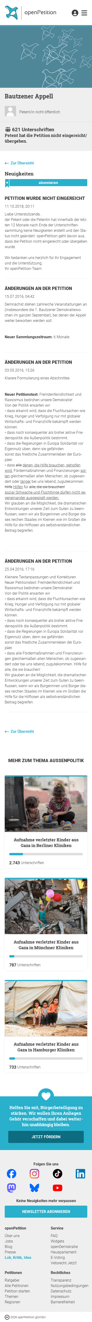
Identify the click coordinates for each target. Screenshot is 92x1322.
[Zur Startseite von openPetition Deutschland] (31, 12)
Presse (10, 1252)
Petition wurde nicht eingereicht (45, 198)
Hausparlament (63, 1252)
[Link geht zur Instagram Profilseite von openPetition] (34, 1173)
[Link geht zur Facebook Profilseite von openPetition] (11, 1173)
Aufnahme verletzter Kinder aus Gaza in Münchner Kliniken (46, 944)
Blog (8, 1246)
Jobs (9, 1241)
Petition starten (17, 1291)
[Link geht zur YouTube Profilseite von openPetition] (57, 1187)
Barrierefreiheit (63, 1302)
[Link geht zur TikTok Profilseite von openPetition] (57, 1173)
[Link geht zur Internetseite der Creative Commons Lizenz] (7, 1317)
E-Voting (58, 1257)
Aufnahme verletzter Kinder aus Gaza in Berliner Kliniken (46, 842)
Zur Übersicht (22, 163)
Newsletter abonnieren (46, 1211)
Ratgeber (12, 1280)
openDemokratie (64, 1246)
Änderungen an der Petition (38, 288)
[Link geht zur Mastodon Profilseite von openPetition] (11, 1187)
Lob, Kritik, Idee (18, 1257)
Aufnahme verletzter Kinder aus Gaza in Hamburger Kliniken (46, 1047)
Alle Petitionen (17, 1285)
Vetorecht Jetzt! (64, 1263)
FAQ (54, 1236)
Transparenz (61, 1280)
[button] (75, 13)
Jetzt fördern (46, 1137)
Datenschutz (61, 1291)
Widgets (57, 1241)
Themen (11, 1296)
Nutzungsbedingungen (69, 1285)
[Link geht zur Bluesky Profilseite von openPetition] (34, 1187)
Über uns (12, 1236)
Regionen (12, 1302)
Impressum (60, 1296)
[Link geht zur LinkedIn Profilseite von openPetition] (80, 1173)
